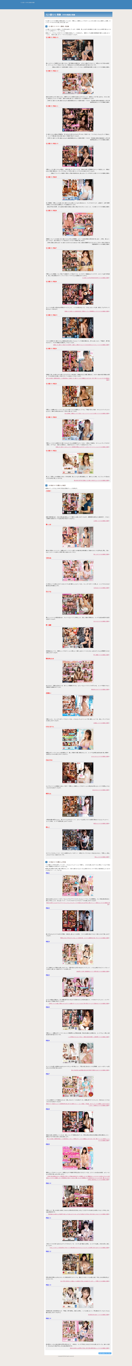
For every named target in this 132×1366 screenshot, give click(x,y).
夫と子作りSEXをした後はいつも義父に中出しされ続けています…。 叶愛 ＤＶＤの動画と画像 (84, 1281)
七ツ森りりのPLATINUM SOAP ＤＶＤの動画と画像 (95, 277)
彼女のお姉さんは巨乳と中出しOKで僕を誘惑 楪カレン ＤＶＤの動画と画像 (89, 1348)
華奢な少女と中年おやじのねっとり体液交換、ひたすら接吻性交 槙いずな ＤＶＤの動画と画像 (84, 938)
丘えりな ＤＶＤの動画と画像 (101, 621)
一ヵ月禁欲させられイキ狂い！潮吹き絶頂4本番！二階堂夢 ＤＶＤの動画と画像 (88, 1036)
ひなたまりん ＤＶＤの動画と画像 (100, 756)
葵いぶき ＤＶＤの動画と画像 (101, 554)
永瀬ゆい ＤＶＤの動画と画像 (101, 723)
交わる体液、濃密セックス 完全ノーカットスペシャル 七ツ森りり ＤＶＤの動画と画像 (87, 413)
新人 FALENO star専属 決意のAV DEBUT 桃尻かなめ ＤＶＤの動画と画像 (90, 1070)
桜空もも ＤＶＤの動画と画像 (101, 823)
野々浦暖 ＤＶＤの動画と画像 (101, 654)
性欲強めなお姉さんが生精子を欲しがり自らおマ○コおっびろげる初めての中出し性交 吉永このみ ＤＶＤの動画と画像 (78, 1214)
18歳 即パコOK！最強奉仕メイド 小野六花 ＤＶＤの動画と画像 (92, 971)
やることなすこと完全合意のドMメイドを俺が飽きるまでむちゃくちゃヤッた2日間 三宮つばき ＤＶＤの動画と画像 (79, 1247)
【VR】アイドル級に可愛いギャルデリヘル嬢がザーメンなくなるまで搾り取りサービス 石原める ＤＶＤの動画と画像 (79, 1003)
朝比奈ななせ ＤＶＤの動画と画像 (100, 689)
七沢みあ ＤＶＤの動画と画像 (101, 587)
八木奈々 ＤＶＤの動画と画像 (101, 520)
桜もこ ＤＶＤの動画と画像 (102, 857)
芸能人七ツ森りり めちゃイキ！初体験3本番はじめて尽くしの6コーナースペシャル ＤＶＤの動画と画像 (82, 447)
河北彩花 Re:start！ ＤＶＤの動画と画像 (98, 1314)
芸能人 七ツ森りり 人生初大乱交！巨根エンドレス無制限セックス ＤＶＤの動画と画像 (87, 311)
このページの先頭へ (104, 1353)
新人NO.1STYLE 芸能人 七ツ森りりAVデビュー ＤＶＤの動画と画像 (91, 480)
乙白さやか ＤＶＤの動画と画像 (100, 790)
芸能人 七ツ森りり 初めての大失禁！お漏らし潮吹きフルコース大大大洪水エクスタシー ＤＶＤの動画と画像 (81, 344)
